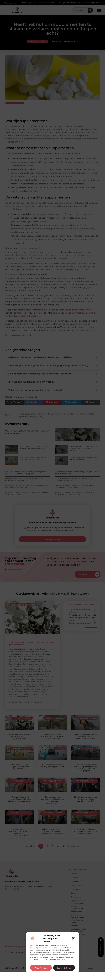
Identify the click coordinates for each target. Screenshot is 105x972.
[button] (73, 938)
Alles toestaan (41, 968)
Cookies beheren (64, 968)
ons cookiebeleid (50, 959)
